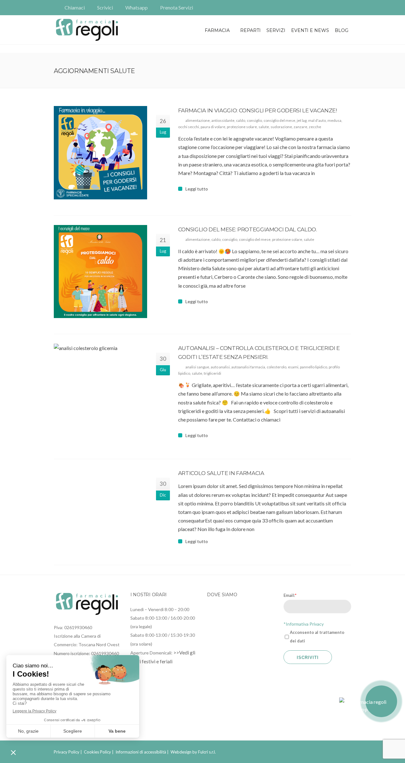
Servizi (275, 30)
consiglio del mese (279, 120)
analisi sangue (197, 367)
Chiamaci (75, 7)
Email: (290, 595)
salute (264, 126)
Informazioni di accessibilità (140, 751)
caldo (240, 120)
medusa (334, 120)
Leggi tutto (196, 189)
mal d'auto (317, 120)
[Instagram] (346, 7)
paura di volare (213, 126)
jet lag (302, 120)
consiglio (254, 120)
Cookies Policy (97, 751)
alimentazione (197, 120)
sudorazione (281, 126)
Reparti (250, 30)
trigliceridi (212, 373)
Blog (341, 30)
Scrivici (105, 7)
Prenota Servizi (176, 7)
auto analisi (220, 367)
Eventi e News (310, 30)
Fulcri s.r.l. (207, 751)
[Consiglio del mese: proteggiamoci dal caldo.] (100, 271)
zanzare (300, 126)
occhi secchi (188, 126)
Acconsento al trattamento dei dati (317, 636)
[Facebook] (337, 7)
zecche (315, 126)
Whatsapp (136, 7)
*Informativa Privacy (304, 624)
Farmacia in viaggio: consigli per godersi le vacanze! (257, 110)
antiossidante (222, 120)
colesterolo (276, 367)
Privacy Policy (66, 751)
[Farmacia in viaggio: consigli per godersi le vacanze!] (100, 152)
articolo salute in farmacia (221, 473)
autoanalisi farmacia (248, 367)
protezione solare (242, 126)
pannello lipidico (313, 367)
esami (293, 367)
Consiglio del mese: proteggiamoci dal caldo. (247, 229)
